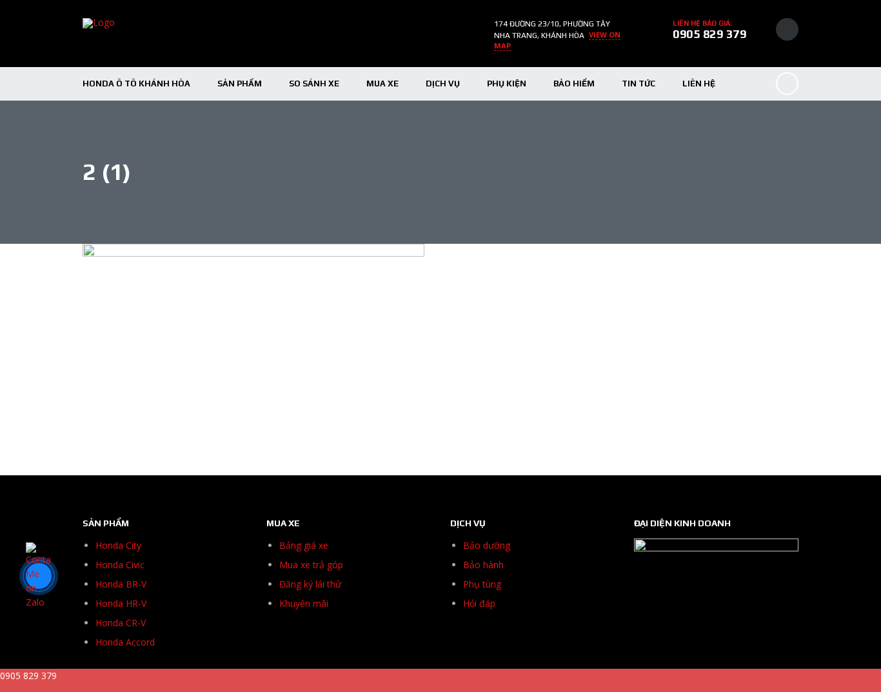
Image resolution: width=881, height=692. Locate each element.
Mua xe (382, 83)
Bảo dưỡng (486, 545)
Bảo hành (483, 565)
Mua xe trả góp (311, 565)
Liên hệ (698, 83)
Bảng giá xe (303, 545)
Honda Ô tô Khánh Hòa (136, 83)
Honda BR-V (120, 584)
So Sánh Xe (314, 83)
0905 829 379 (709, 34)
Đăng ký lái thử (310, 584)
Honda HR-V (120, 603)
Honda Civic (119, 565)
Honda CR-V (120, 623)
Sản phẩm (239, 83)
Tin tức (638, 83)
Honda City (118, 545)
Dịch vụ (443, 83)
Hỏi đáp (479, 603)
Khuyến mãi (303, 603)
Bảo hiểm (574, 83)
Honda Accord (125, 642)
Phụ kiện (506, 83)
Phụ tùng (482, 584)
